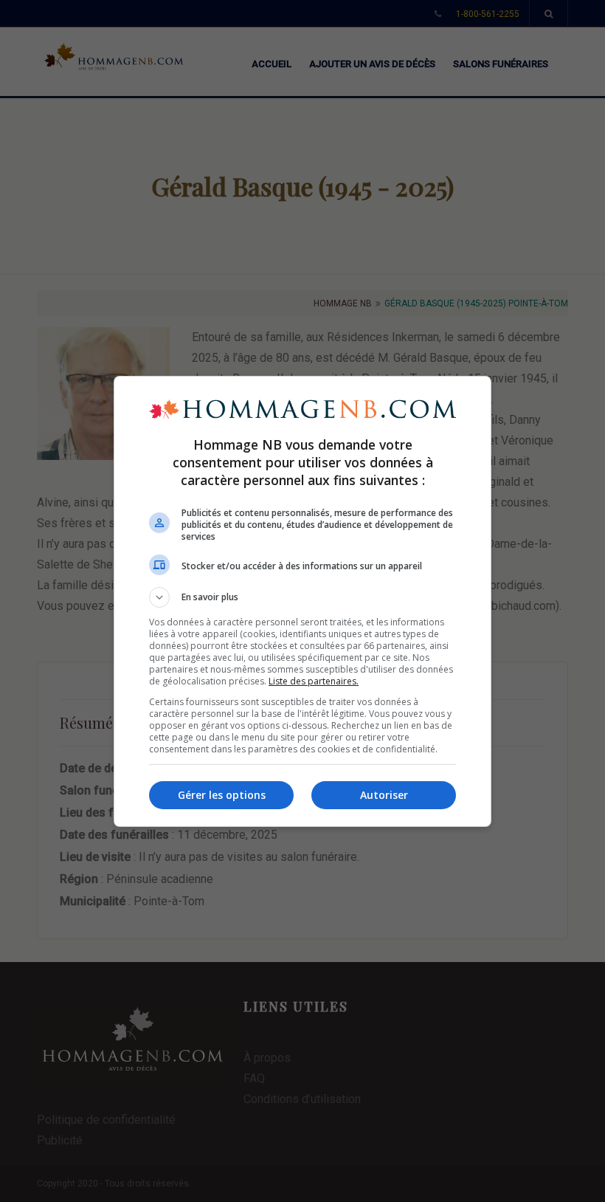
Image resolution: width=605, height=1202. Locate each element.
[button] (302, 597)
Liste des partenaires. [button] (314, 681)
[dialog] (302, 601)
